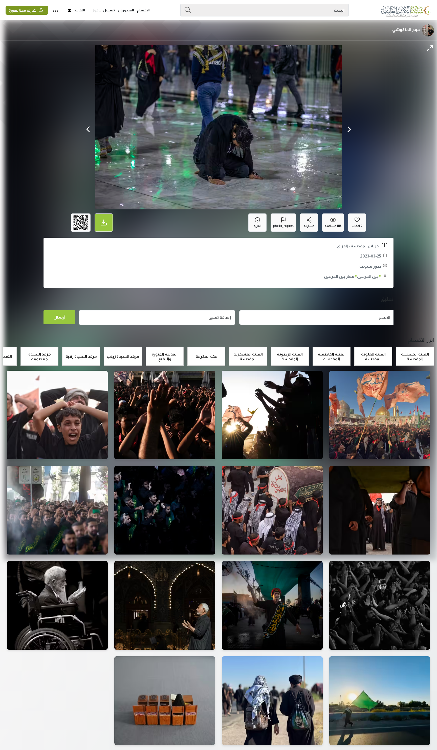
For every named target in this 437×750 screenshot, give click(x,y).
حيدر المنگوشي (406, 29)
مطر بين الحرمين (340, 276)
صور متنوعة (370, 266)
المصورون (126, 10)
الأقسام (143, 10)
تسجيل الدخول (103, 10)
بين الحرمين (369, 276)
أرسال (59, 317)
